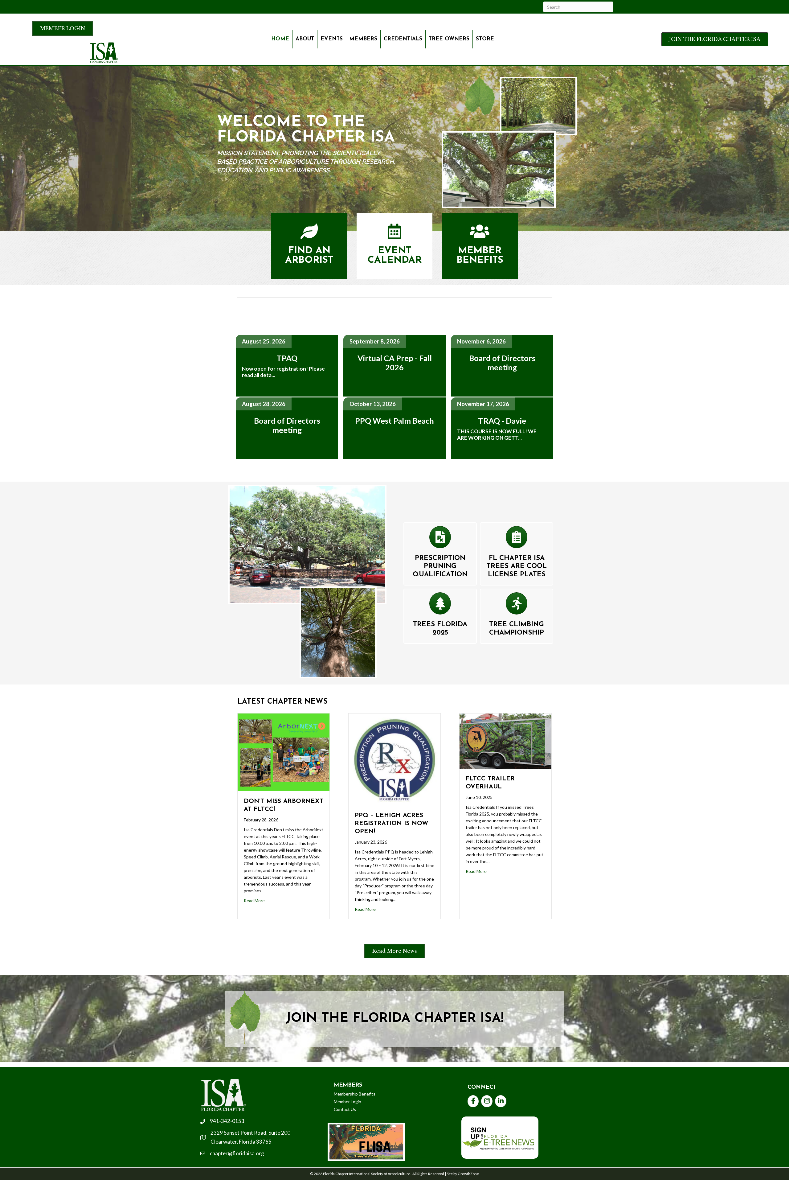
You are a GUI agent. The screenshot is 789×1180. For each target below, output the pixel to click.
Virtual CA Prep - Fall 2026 (395, 362)
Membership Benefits (354, 1093)
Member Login (347, 1101)
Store (485, 39)
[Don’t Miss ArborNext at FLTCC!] (283, 751)
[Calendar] (394, 235)
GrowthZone (468, 1173)
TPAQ (286, 358)
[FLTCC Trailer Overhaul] (505, 740)
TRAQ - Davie (502, 420)
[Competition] (516, 606)
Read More (254, 900)
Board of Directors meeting (287, 425)
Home (280, 39)
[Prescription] (440, 540)
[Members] (479, 235)
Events (332, 39)
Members (363, 39)
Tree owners (449, 39)
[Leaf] (309, 235)
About (305, 39)
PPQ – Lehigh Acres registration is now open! (391, 823)
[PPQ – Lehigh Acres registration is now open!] (394, 758)
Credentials (403, 39)
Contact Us (345, 1109)
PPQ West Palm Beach (394, 420)
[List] (516, 540)
